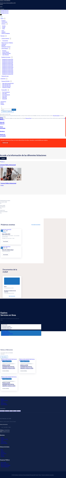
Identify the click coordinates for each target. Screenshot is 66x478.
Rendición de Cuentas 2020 (7, 67)
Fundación (4, 20)
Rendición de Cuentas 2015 (7, 60)
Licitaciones (4, 44)
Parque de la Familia (6, 87)
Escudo (3, 27)
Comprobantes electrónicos (7, 333)
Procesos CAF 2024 (5, 81)
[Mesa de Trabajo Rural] (5, 246)
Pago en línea (4, 324)
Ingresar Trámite (5, 331)
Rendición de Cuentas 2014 (7, 59)
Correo (2, 401)
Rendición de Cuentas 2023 (7, 71)
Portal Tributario (5, 48)
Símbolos (3, 23)
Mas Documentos (12, 296)
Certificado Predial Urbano (7, 327)
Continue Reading (5, 370)
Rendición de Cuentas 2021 (7, 68)
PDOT (5, 286)
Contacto (2, 104)
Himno (3, 28)
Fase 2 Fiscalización (6, 94)
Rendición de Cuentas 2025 (7, 74)
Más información (56, 115)
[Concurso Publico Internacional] (11, 180)
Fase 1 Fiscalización (6, 92)
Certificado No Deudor (6, 326)
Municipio (2, 35)
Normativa (4, 50)
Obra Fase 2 (4, 97)
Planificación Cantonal (6, 46)
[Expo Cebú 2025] (6, 229)
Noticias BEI (4, 98)
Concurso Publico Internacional (8, 183)
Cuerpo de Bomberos (5, 466)
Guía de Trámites (4, 404)
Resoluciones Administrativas (8, 363)
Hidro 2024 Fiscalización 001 (8, 83)
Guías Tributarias (5, 54)
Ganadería (4, 232)
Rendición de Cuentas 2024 (7, 72)
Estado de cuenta (5, 335)
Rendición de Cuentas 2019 (7, 66)
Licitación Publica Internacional (8, 165)
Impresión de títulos (6, 332)
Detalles (1, 166)
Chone (2, 18)
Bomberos (2, 131)
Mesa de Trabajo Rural (7, 249)
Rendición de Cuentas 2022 (7, 70)
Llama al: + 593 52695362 (5, 0)
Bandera (4, 25)
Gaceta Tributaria (5, 52)
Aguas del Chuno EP (4, 463)
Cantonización (4, 22)
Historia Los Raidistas (6, 33)
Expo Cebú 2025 (6, 234)
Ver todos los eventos (35, 224)
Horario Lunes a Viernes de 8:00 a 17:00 (8, 3)
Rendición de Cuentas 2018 (7, 64)
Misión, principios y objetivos (7, 42)
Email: (5, 431)
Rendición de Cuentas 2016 (7, 62)
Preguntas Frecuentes (6, 53)
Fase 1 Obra (4, 93)
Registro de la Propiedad (5, 465)
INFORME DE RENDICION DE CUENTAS (10, 291)
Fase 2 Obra (4, 96)
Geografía (3, 32)
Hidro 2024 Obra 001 (6, 84)
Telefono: (5, 430)
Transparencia (3, 403)
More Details (5, 241)
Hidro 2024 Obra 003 (6, 86)
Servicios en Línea (4, 400)
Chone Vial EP (3, 462)
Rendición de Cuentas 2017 (7, 63)
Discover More (28, 118)
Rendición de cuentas (6, 57)
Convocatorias (5, 40)
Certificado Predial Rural (6, 328)
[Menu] (4, 18)
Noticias (2, 454)
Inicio (2, 449)
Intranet (2, 399)
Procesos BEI (4, 89)
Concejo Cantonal (5, 38)
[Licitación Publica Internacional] (2, 161)
